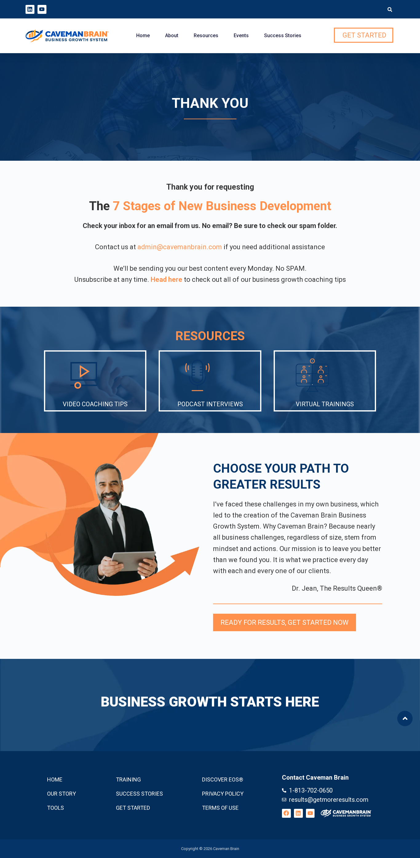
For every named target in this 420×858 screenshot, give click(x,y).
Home (143, 35)
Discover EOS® (222, 779)
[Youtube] (42, 9)
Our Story (61, 793)
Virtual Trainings (325, 404)
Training (128, 779)
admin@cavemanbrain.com (179, 247)
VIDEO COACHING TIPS (95, 404)
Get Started (133, 808)
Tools (55, 808)
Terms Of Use (220, 808)
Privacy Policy (223, 793)
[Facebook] (286, 813)
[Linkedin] (30, 9)
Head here (166, 279)
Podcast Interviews (210, 404)
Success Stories (282, 35)
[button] (389, 9)
